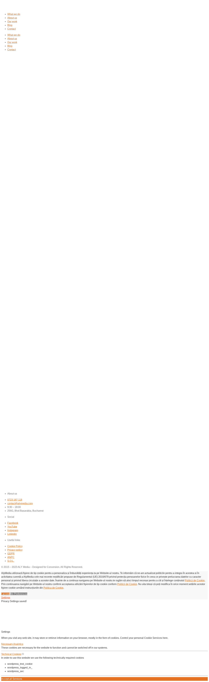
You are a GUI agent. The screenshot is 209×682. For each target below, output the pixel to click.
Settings (5, 597)
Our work (12, 21)
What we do (13, 14)
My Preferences (18, 594)
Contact (11, 29)
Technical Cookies (11, 654)
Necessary (7, 644)
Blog (9, 25)
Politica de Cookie (53, 587)
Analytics (18, 644)
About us (12, 18)
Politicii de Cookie (195, 580)
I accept (5, 594)
